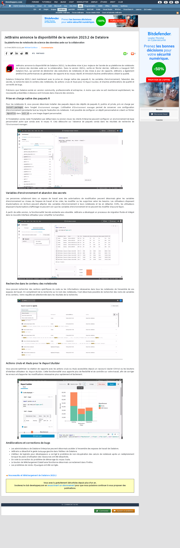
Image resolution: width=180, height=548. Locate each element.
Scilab (98, 9)
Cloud (39, 6)
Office (107, 6)
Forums (35, 2)
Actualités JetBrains (63, 13)
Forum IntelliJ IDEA (93, 13)
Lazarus (138, 9)
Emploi (94, 2)
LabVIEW (71, 9)
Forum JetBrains (78, 13)
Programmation (90, 6)
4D (40, 9)
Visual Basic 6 (128, 9)
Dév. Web (73, 6)
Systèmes (124, 6)
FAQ (56, 2)
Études (103, 2)
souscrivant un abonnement (61, 485)
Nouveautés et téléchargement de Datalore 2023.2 (32, 475)
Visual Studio (107, 9)
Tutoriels (46, 2)
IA (45, 6)
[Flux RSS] (178, 13)
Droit (112, 2)
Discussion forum (160, 114)
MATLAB (90, 9)
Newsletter (82, 2)
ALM (50, 6)
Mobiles (115, 6)
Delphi (46, 9)
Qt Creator (148, 9)
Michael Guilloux (31, 48)
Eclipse (53, 9)
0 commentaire (47, 48)
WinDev (118, 9)
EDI (80, 6)
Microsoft (57, 6)
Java (65, 6)
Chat (71, 2)
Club (120, 2)
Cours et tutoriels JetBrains (112, 13)
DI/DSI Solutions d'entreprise (24, 6)
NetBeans (80, 9)
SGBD (100, 6)
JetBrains (62, 9)
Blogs (63, 2)
